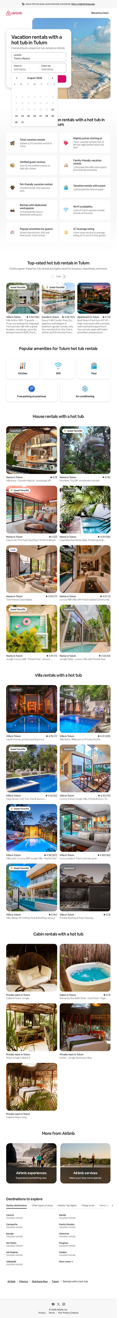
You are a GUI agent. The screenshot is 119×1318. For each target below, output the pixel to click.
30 (16, 122)
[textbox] (25, 69)
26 (34, 116)
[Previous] (52, 276)
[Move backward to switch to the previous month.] (17, 78)
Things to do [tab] (88, 1205)
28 (46, 116)
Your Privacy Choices (68, 1312)
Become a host (100, 13)
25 (28, 116)
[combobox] (39, 58)
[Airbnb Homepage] (14, 13)
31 (22, 122)
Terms (51, 1312)
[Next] (64, 276)
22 (52, 109)
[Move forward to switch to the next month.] (52, 78)
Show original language (83, 4)
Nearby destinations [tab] (16, 1205)
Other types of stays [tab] (42, 1205)
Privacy (42, 1312)
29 (52, 116)
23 (16, 116)
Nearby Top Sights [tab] (67, 1205)
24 (22, 116)
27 (40, 116)
